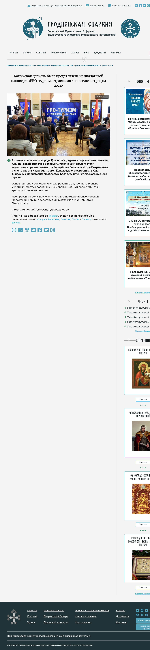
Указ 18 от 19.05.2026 (138, 317)
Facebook (66, 219)
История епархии (54, 610)
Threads (86, 219)
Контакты (121, 622)
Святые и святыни (86, 616)
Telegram (53, 216)
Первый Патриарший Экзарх (92, 610)
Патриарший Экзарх (56, 616)
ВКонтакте (53, 219)
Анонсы (120, 610)
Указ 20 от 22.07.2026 (138, 307)
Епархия (32, 616)
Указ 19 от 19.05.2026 (138, 312)
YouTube (16, 222)
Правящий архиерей (56, 622)
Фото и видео (83, 622)
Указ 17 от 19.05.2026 (138, 321)
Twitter (75, 219)
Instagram (42, 219)
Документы (122, 616)
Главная (32, 610)
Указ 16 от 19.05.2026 (138, 326)
